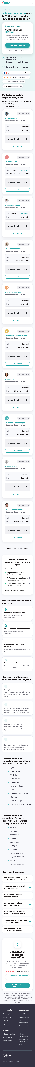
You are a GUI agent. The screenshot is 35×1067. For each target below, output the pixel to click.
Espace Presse (7, 1040)
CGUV (18, 1061)
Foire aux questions (9, 1034)
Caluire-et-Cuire (16, 786)
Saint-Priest (14, 782)
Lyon (12, 768)
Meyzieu (13, 797)
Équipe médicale (24, 1017)
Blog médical (23, 1014)
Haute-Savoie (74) (17, 864)
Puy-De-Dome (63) (17, 857)
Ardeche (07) (15, 835)
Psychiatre (6, 1024)
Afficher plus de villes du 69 (20, 804)
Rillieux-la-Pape (16, 801)
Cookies (21, 1045)
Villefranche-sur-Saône (19, 793)
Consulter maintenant (17, 45)
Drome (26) (14, 842)
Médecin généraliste (9, 1014)
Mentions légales (8, 1061)
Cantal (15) (14, 838)
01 (15, 548)
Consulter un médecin (16, 985)
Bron (12, 790)
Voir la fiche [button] (17, 146)
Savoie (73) (14, 860)
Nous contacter (8, 1037)
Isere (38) (13, 846)
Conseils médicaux (25, 1026)
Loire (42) (13, 849)
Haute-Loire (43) (16, 853)
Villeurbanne (15, 771)
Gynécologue (7, 1017)
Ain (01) (13, 827)
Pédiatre (5, 1020)
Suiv (26, 548)
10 (21, 548)
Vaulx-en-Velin (15, 779)
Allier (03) (13, 831)
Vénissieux (14, 775)
